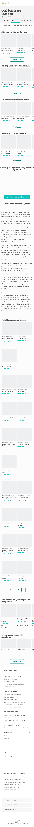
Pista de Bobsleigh (23, 550)
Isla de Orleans (21, 50)
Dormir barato (8, 756)
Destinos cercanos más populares (12, 636)
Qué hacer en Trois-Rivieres (12, 779)
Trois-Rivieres (22, 649)
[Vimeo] (19, 816)
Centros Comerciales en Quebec (14, 702)
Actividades (26, 20)
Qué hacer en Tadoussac (12, 784)
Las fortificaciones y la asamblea (9, 498)
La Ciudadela (20, 118)
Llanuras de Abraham (7, 84)
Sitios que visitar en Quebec (14, 32)
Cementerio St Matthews (21, 577)
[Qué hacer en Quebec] (23, 590)
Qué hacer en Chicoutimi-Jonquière (15, 782)
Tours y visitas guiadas (23, 26)
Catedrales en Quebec (11, 699)
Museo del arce (7, 524)
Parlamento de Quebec (8, 118)
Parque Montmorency (23, 84)
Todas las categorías (10, 691)
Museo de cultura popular (22, 152)
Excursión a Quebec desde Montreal (23, 619)
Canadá (6, 738)
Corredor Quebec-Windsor (23, 524)
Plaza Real (20, 391)
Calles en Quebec (9, 681)
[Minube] (6, 3)
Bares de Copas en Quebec (12, 694)
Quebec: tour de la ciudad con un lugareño (7, 620)
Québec (6, 736)
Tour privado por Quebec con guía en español (15, 716)
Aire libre (6, 26)
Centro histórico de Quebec (7, 51)
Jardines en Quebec (10, 679)
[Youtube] (21, 816)
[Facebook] (14, 816)
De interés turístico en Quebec (13, 674)
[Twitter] (16, 816)
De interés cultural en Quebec (13, 676)
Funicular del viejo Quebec (23, 498)
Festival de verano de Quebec (8, 577)
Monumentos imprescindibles (15, 100)
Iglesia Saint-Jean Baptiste (7, 551)
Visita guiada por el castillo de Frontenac (16, 723)
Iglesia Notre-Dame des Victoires (9, 445)
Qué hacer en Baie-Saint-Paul (13, 777)
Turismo (6, 20)
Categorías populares (10, 670)
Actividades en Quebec (12, 600)
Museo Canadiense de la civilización (8, 152)
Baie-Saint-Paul (7, 649)
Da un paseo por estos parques (15, 66)
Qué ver (15, 20)
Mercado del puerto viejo (8, 471)
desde (2, 625)
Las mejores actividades (11, 712)
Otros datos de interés (11, 753)
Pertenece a (8, 732)
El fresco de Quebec (8, 391)
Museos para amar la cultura (14, 133)
